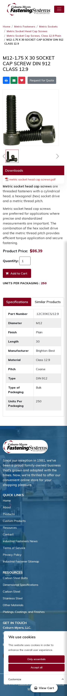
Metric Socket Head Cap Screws (27, 31)
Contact (8, 534)
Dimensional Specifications (20, 585)
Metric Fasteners (24, 26)
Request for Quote (42, 80)
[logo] (28, 9)
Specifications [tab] (17, 302)
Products (9, 514)
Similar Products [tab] (48, 302)
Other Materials (13, 605)
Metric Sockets (48, 26)
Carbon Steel (11, 591)
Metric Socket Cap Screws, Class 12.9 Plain (34, 35)
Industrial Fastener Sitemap (21, 561)
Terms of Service (14, 548)
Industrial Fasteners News (20, 541)
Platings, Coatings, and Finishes (24, 612)
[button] (44, 688)
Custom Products (14, 521)
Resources (10, 527)
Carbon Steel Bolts (15, 578)
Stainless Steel (13, 598)
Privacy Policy (12, 554)
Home (6, 26)
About (7, 507)
